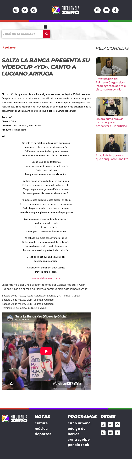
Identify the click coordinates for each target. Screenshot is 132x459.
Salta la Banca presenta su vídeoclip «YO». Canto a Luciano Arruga (46, 67)
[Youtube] (106, 10)
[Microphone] (115, 10)
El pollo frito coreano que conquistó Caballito (112, 157)
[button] (45, 27)
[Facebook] (33, 10)
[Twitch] (97, 10)
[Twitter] (24, 10)
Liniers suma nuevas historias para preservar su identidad (111, 122)
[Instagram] (16, 10)
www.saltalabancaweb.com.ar (46, 278)
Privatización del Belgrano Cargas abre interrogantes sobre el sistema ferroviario (111, 84)
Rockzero (9, 47)
